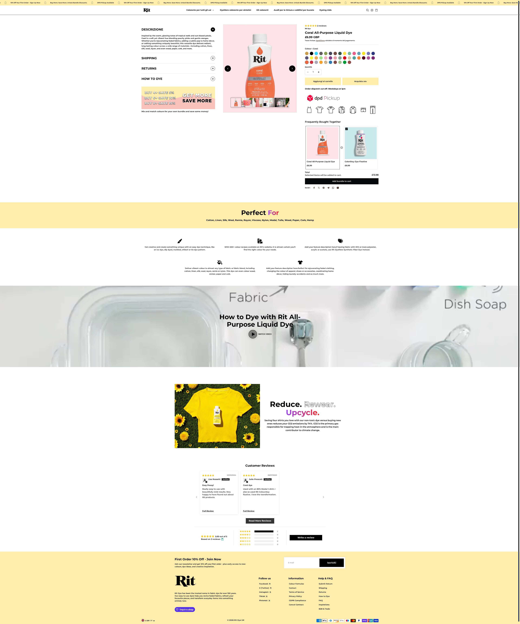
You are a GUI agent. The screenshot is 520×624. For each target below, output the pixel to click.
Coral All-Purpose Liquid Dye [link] (321, 161)
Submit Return (325, 584)
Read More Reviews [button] (260, 521)
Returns (322, 592)
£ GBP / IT (148, 621)
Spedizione (320, 40)
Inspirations (324, 605)
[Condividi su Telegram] (328, 187)
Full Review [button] (208, 511)
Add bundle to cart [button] (341, 181)
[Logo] (147, 10)
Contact (292, 588)
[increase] (318, 72)
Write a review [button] (306, 537)
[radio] (307, 53)
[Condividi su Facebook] (314, 187)
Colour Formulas (296, 584)
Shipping (323, 588)
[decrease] (308, 72)
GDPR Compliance (297, 600)
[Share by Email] (337, 187)
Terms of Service (296, 592)
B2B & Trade (324, 609)
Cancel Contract (296, 605)
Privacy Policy (295, 596)
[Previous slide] (228, 68)
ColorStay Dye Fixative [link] (356, 161)
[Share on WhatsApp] (333, 187)
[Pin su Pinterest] (323, 187)
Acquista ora (360, 81)
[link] (323, 143)
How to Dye (324, 596)
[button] (311, 26)
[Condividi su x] (318, 187)
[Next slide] (292, 68)
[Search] (367, 10)
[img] (208, 475)
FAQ (321, 600)
